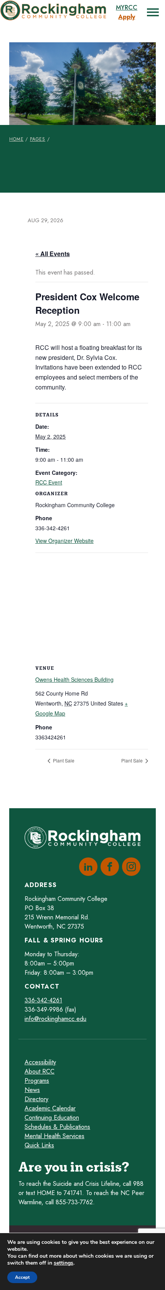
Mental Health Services (54, 1136)
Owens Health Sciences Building (74, 679)
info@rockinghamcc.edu (55, 1018)
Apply (126, 16)
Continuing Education (52, 1117)
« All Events (52, 253)
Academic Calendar (50, 1108)
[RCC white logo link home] (82, 839)
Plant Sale (63, 760)
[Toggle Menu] (153, 12)
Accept (22, 1277)
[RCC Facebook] (108, 866)
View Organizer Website (64, 540)
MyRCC (126, 7)
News (32, 1089)
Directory (36, 1099)
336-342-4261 (43, 1000)
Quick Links (39, 1145)
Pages (37, 139)
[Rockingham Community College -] (55, 12)
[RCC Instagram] (129, 866)
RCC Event (48, 482)
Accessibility (40, 1062)
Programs (37, 1080)
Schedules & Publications (57, 1126)
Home (16, 139)
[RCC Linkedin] (86, 866)
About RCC (39, 1071)
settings (63, 1263)
